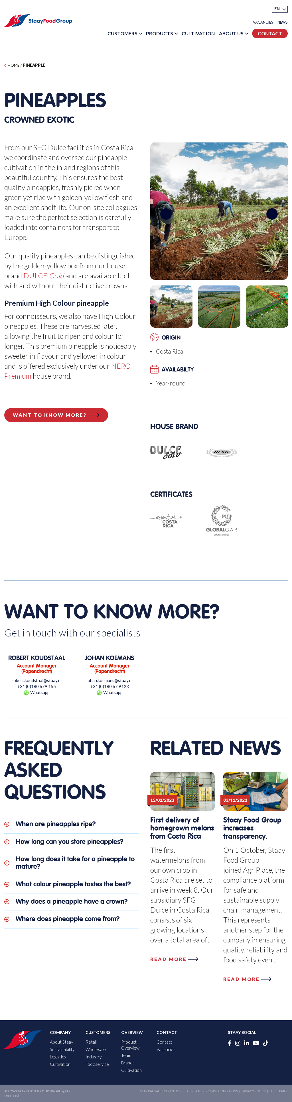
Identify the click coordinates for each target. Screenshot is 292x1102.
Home (13, 65)
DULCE (43, 275)
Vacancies (263, 22)
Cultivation (198, 33)
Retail (91, 1041)
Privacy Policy (254, 1091)
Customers (122, 33)
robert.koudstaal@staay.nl (37, 680)
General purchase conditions (212, 1091)
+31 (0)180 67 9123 (109, 686)
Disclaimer (278, 1091)
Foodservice (97, 1064)
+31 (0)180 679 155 (36, 686)
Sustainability (62, 1049)
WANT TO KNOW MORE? (50, 415)
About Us (231, 33)
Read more (168, 959)
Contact (270, 33)
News (282, 22)
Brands (128, 1062)
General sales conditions (161, 1091)
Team (126, 1055)
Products (159, 33)
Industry (94, 1056)
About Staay (61, 1041)
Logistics (58, 1056)
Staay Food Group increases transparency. (252, 828)
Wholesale (96, 1049)
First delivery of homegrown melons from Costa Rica (182, 828)
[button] (280, 9)
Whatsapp (40, 692)
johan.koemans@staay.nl (109, 680)
